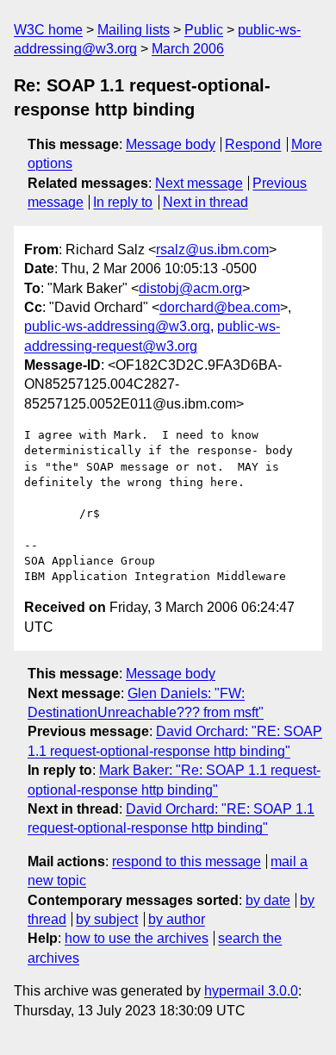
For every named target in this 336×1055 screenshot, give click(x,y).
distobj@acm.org (190, 288)
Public (203, 29)
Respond (253, 144)
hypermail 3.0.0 (251, 990)
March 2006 (188, 48)
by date (268, 900)
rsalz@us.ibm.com (212, 249)
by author (176, 919)
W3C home (48, 29)
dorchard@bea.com (219, 307)
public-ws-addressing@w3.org (117, 326)
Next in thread (205, 202)
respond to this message (186, 861)
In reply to (122, 202)
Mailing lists (133, 29)
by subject (107, 919)
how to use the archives (136, 938)
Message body (170, 144)
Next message (199, 183)
